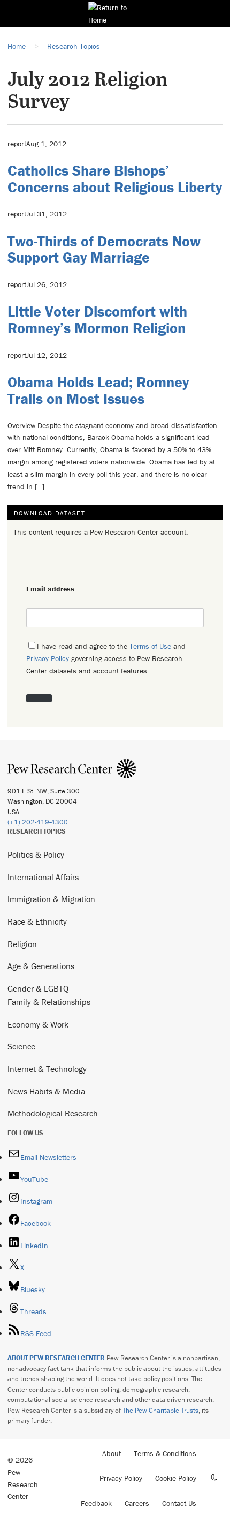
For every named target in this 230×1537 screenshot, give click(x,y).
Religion (22, 944)
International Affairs (43, 877)
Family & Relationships (48, 1001)
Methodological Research (52, 1113)
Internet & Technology (47, 1068)
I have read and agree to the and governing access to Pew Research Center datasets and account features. (106, 658)
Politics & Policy (35, 854)
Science (21, 1046)
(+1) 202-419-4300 (37, 822)
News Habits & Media (46, 1091)
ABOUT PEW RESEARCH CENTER (56, 1357)
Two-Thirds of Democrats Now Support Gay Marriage (104, 249)
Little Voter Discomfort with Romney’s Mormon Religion (97, 319)
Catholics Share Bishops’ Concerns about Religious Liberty (114, 178)
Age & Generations (40, 966)
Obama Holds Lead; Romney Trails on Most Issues (98, 390)
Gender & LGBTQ (37, 988)
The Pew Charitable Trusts (160, 1410)
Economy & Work (37, 1024)
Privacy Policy (47, 658)
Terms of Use (150, 646)
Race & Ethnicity (37, 921)
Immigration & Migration (51, 899)
